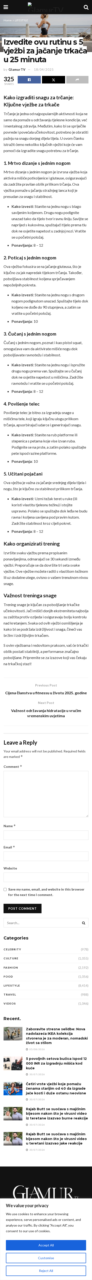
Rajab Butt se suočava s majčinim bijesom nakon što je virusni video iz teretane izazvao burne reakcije (57, 1113)
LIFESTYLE (21, 20)
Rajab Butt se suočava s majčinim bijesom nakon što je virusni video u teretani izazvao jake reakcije (56, 1138)
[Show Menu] (6, 7)
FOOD (8, 976)
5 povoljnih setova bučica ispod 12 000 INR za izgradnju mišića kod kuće (56, 1063)
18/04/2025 (44, 69)
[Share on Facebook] (29, 79)
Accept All (46, 1245)
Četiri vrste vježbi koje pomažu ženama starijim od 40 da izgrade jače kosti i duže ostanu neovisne (56, 1088)
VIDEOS (10, 1003)
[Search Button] (86, 7)
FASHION (11, 967)
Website (10, 868)
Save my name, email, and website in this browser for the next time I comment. (46, 891)
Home (8, 20)
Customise (46, 1258)
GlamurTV (16, 69)
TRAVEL (10, 994)
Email (9, 847)
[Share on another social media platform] (77, 79)
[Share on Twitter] (53, 79)
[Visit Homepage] (46, 7)
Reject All (46, 1271)
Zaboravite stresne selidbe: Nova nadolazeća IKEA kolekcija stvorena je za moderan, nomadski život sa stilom (57, 1036)
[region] (46, 1239)
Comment (13, 766)
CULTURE (11, 958)
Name (10, 826)
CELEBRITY (12, 949)
